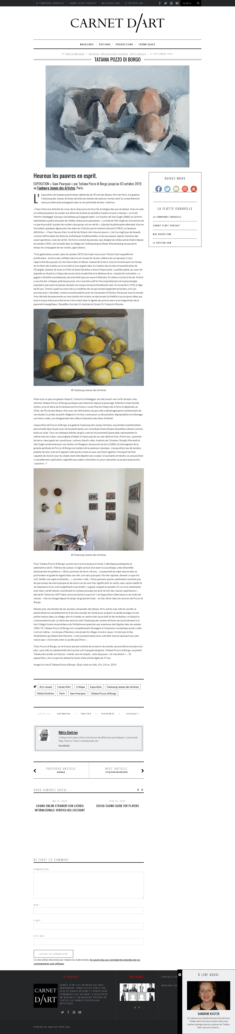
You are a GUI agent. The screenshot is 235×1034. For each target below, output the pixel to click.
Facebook (63, 713)
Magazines (87, 44)
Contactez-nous (171, 976)
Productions (124, 44)
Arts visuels (138, 54)
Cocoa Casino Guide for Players (117, 806)
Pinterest (108, 713)
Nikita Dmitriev (75, 54)
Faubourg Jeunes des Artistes (56, 187)
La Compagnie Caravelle (167, 216)
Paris (62, 693)
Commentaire (41, 869)
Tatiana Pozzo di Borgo (103, 693)
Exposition (96, 686)
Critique (80, 686)
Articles (94, 54)
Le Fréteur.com (162, 242)
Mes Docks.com (162, 234)
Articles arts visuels (114, 54)
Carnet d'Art (64, 686)
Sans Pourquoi (78, 693)
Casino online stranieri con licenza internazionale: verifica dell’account (60, 808)
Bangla (61, 770)
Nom (37, 905)
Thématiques (146, 44)
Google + (132, 713)
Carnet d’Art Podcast (166, 225)
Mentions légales (172, 985)
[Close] (179, 974)
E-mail (38, 920)
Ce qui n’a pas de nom (116, 770)
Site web (39, 936)
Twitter (86, 713)
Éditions (104, 44)
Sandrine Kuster (208, 1014)
